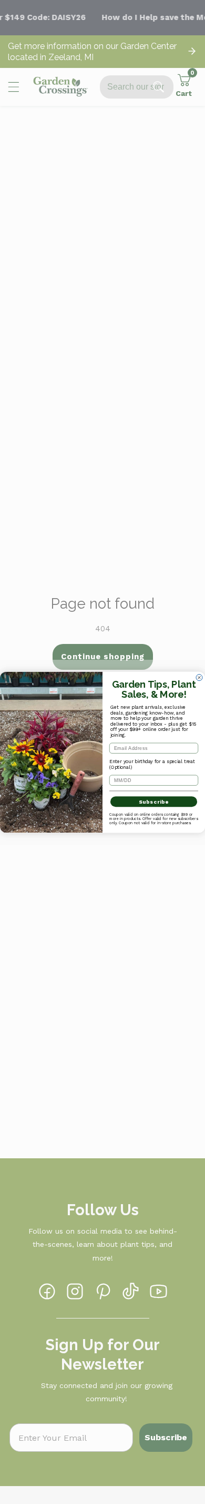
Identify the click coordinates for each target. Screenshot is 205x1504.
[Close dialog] (199, 677)
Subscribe (154, 801)
